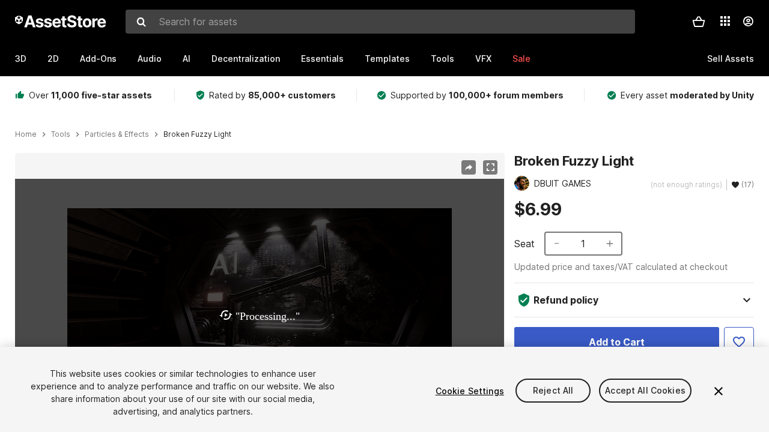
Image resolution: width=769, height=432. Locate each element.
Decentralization (245, 58)
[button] (698, 21)
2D (53, 58)
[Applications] (725, 21)
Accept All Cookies (645, 391)
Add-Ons (98, 58)
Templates (387, 58)
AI (186, 58)
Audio (150, 58)
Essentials (322, 58)
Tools (442, 58)
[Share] (468, 167)
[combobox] (380, 22)
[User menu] (748, 22)
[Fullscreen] (490, 167)
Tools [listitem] (60, 134)
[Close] (718, 391)
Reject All (553, 391)
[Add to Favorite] (739, 342)
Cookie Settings (470, 391)
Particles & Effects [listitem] (117, 134)
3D (20, 58)
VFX (483, 58)
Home (26, 134)
